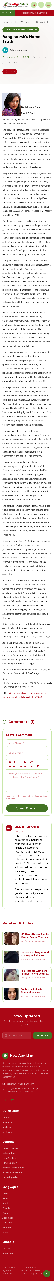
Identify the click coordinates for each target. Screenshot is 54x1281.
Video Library (9, 1153)
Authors (6, 1127)
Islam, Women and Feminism (23, 22)
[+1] (14, 766)
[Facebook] (5, 1100)
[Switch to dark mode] (41, 5)
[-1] (10, 766)
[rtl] (31, 762)
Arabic (5, 1203)
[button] (25, 762)
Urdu (5, 1193)
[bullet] (25, 766)
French (6, 1232)
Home (5, 22)
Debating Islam (10, 1177)
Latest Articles (10, 1148)
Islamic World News (13, 1167)
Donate (6, 1248)
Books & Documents (13, 1172)
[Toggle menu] (48, 5)
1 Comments (12, 62)
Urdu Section (9, 1158)
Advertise (7, 1253)
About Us (7, 1122)
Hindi (5, 1198)
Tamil (5, 1213)
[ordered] (21, 766)
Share (11, 71)
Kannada (7, 1222)
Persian (6, 1227)
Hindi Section (9, 1163)
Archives (7, 1132)
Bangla (6, 1208)
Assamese (8, 1217)
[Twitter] (13, 1100)
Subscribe (42, 1035)
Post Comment (29, 808)
